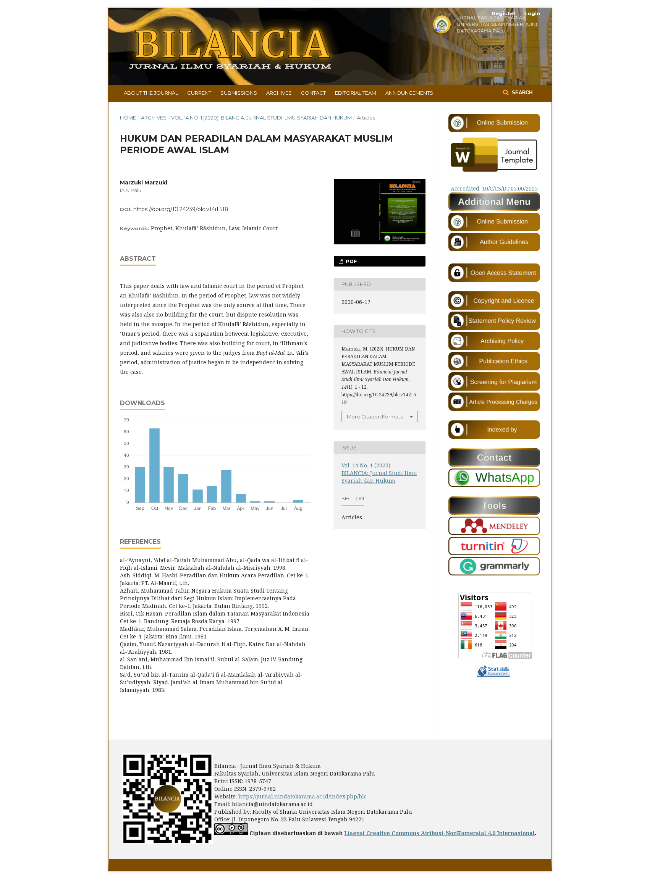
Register (504, 13)
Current (199, 93)
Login (532, 13)
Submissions (238, 93)
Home (128, 118)
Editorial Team (355, 93)
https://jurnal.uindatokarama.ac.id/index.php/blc (302, 796)
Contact (313, 93)
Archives (279, 93)
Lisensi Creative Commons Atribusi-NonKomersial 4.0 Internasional (439, 833)
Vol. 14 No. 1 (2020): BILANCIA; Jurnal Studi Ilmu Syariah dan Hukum (261, 118)
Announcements (409, 93)
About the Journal (151, 93)
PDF (350, 261)
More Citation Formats (375, 417)
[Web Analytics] (493, 674)
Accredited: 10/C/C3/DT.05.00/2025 (494, 188)
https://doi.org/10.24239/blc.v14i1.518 (180, 209)
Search (521, 92)
